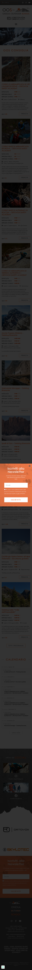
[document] (16, 485)
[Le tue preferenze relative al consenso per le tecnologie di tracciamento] (3, 967)
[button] (29, 465)
